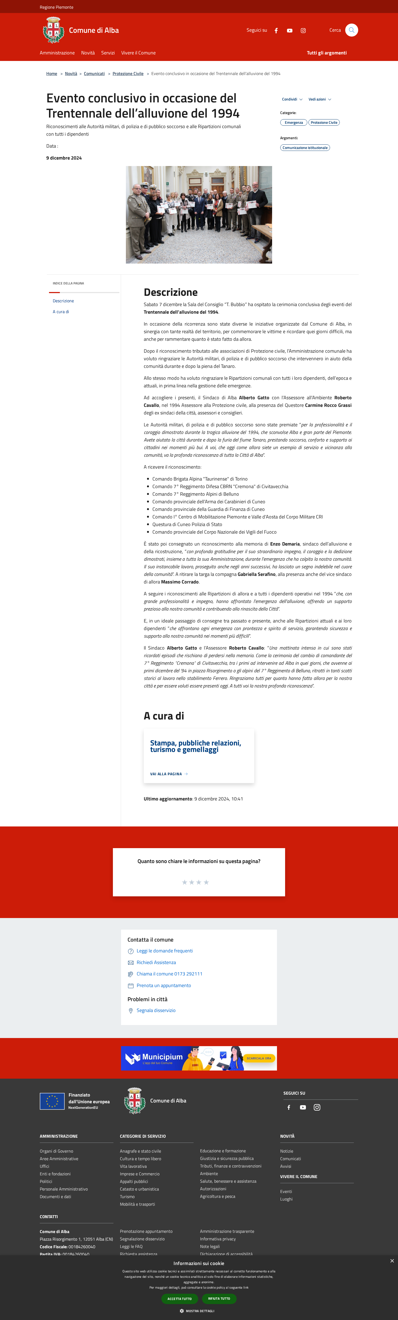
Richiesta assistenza (138, 1254)
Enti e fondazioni (55, 1173)
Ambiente (209, 1173)
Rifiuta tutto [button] (219, 1298)
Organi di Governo (56, 1151)
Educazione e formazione (223, 1150)
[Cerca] (351, 30)
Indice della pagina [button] (68, 283)
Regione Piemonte (56, 7)
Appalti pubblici (134, 1181)
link (246, 1287)
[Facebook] (274, 30)
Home (51, 73)
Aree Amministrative (59, 1158)
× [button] (392, 1261)
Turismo (127, 1196)
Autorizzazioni (213, 1188)
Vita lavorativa (133, 1166)
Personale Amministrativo (64, 1189)
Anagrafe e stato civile (140, 1151)
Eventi (286, 1191)
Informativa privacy (218, 1238)
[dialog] (199, 1287)
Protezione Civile (128, 73)
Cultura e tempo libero (140, 1158)
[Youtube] (287, 30)
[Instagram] (301, 30)
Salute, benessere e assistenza (228, 1181)
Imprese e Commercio (139, 1173)
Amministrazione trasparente (227, 1231)
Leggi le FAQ (131, 1246)
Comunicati (94, 73)
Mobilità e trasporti (137, 1204)
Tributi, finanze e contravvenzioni (231, 1166)
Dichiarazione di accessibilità (226, 1254)
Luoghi (286, 1199)
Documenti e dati (55, 1196)
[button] (199, 1310)
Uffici (44, 1166)
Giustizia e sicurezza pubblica (227, 1158)
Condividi (290, 99)
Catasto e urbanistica (139, 1189)
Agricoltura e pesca (217, 1196)
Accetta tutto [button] (180, 1298)
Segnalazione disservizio (142, 1238)
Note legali (210, 1246)
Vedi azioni (318, 99)
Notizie (286, 1151)
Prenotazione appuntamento (146, 1231)
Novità (71, 73)
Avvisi (285, 1166)
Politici (46, 1181)
